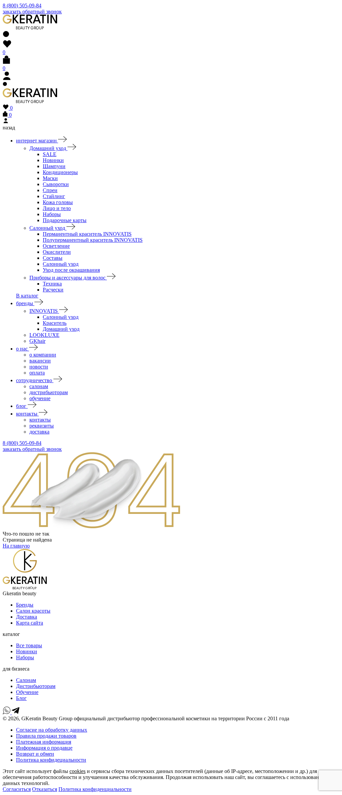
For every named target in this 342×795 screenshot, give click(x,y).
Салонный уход (47, 228)
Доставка (26, 617)
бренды (25, 303)
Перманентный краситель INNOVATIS (87, 234)
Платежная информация (43, 742)
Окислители (57, 252)
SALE (49, 154)
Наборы (52, 214)
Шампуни (54, 166)
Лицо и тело (57, 208)
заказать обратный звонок (32, 11)
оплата (37, 372)
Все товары (29, 645)
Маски (50, 178)
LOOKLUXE (44, 335)
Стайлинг (54, 196)
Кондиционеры (60, 172)
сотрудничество (34, 380)
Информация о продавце (44, 748)
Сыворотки (56, 184)
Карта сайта (29, 623)
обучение (39, 398)
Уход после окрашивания (71, 270)
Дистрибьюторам (35, 686)
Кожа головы (58, 202)
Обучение (27, 692)
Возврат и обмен (35, 754)
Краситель (54, 323)
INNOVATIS (44, 311)
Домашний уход (48, 148)
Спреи (50, 190)
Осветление (56, 246)
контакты (27, 414)
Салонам (26, 680)
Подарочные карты (65, 220)
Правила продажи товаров (46, 736)
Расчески (53, 289)
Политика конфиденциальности (95, 789)
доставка (39, 432)
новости (38, 366)
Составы (52, 258)
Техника (52, 283)
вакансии (40, 360)
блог (22, 406)
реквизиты (41, 426)
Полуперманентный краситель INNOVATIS (93, 240)
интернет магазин (37, 140)
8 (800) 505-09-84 (22, 5)
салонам (38, 386)
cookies (77, 771)
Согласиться (17, 789)
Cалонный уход (60, 317)
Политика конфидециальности (51, 760)
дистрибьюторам (48, 392)
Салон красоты (33, 611)
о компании (42, 354)
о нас (22, 348)
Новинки (53, 160)
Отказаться (44, 789)
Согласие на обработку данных (51, 730)
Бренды (24, 605)
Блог (21, 698)
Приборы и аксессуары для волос (68, 277)
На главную (16, 546)
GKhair (37, 341)
